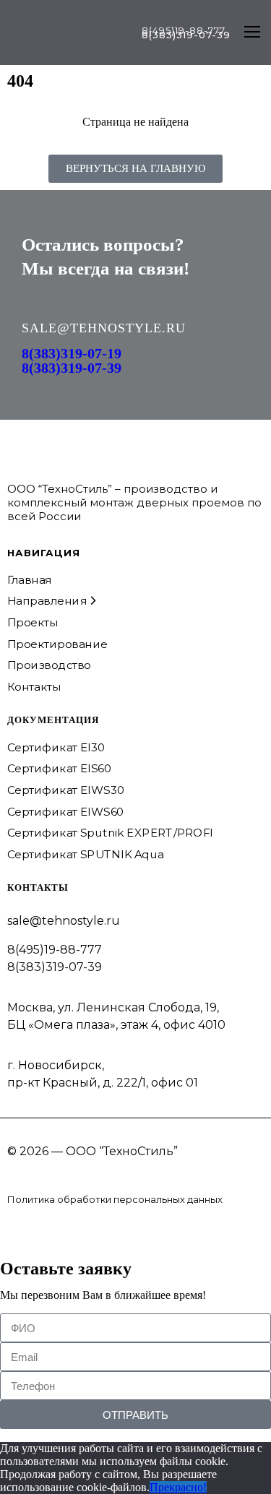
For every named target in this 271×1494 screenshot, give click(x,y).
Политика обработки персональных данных (115, 1199)
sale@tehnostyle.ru (63, 921)
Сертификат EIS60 (59, 768)
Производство (49, 665)
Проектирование (57, 643)
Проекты (32, 622)
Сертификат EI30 (56, 747)
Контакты (34, 686)
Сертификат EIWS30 (65, 790)
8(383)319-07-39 (71, 368)
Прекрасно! (178, 1487)
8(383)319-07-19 (71, 353)
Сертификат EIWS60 (65, 811)
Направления (47, 601)
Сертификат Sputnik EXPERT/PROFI (110, 832)
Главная (29, 579)
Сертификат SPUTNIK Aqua (85, 854)
